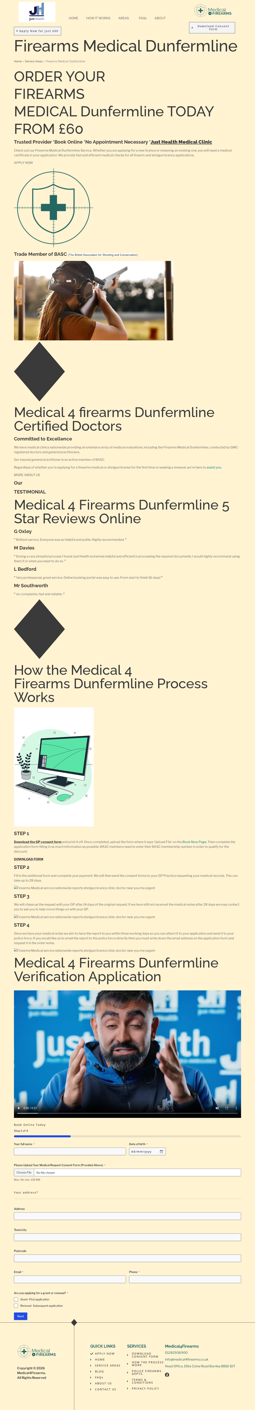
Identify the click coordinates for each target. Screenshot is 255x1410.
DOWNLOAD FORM (28, 859)
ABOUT (160, 18)
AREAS (123, 18)
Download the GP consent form (38, 842)
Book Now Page (194, 842)
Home (18, 61)
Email (18, 1272)
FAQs (143, 18)
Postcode (20, 1251)
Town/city (20, 1229)
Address (19, 1208)
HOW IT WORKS (98, 18)
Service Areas (34, 61)
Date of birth (138, 1144)
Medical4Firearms (31, 1373)
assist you (214, 467)
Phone (134, 1272)
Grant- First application (34, 1299)
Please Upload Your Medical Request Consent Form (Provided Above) (59, 1165)
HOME (73, 18)
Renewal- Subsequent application (41, 1305)
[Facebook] (167, 1375)
